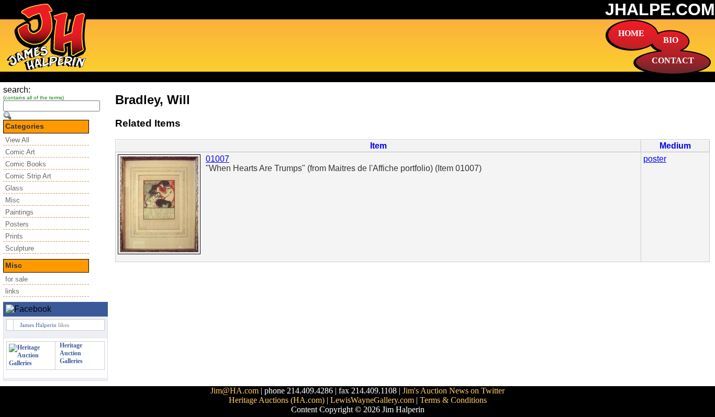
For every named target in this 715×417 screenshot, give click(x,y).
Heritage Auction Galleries (71, 353)
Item (378, 145)
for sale (16, 279)
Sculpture (19, 248)
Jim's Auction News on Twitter (454, 390)
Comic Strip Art (28, 176)
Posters (17, 224)
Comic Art (20, 152)
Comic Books (25, 164)
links (12, 291)
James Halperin (38, 325)
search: (16, 89)
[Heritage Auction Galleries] (31, 363)
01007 (217, 158)
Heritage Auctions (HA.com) (277, 400)
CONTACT (673, 60)
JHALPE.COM (660, 9)
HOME (631, 33)
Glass (14, 188)
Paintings (19, 212)
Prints (14, 236)
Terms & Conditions (453, 400)
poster (654, 158)
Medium (675, 145)
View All (17, 140)
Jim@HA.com (234, 390)
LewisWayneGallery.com (372, 400)
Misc (12, 200)
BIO (670, 40)
